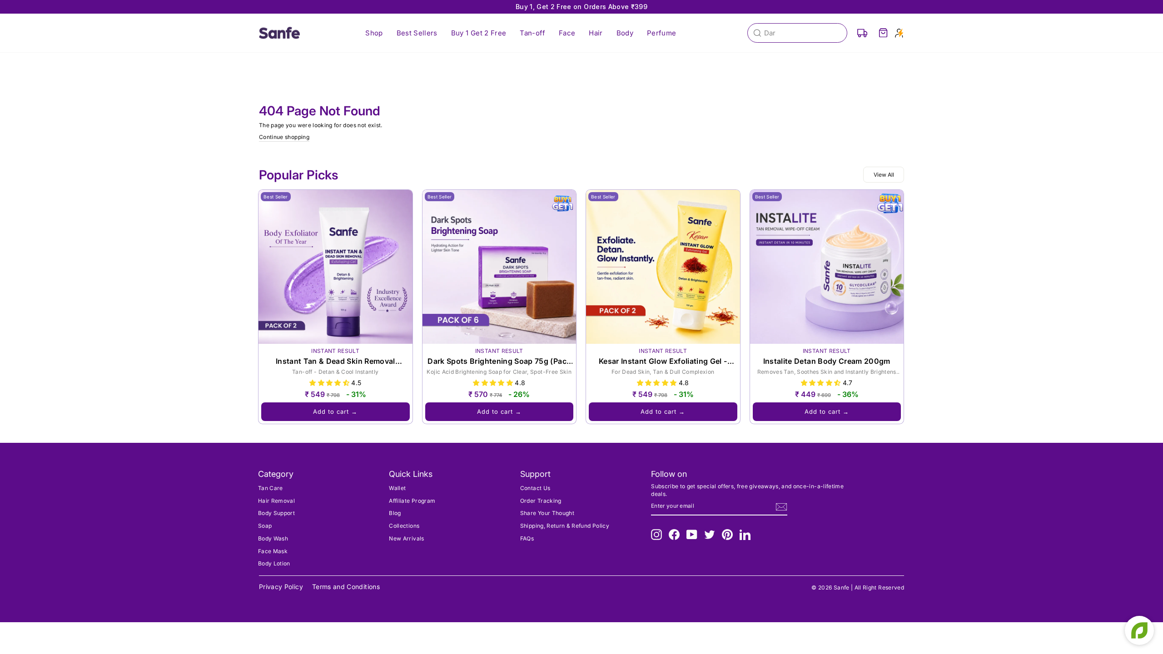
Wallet (397, 488)
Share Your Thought (547, 513)
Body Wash (273, 538)
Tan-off (532, 33)
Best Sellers (417, 33)
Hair (595, 33)
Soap (265, 525)
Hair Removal (276, 500)
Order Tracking (541, 500)
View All (884, 174)
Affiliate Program (412, 500)
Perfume (661, 33)
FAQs (527, 538)
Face (567, 33)
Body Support (276, 513)
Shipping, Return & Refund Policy (564, 525)
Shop (374, 33)
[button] (330, 382)
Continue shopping (284, 137)
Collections (404, 525)
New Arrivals (406, 538)
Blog (395, 513)
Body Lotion (274, 563)
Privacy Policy (281, 586)
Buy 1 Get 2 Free (479, 33)
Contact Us (535, 488)
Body (624, 33)
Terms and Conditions (346, 586)
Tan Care (270, 488)
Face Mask (273, 551)
